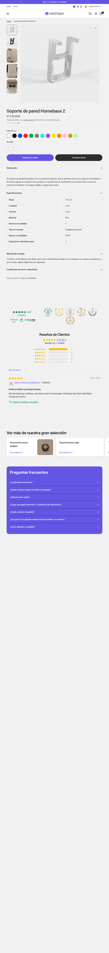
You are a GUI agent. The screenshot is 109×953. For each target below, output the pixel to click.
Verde (31, 136)
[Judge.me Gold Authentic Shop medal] (59, 312)
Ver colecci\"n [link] (16, 453)
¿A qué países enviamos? (21, 482)
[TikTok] (81, 6)
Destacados (12, 168)
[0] (100, 13)
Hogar (9, 21)
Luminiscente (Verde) (76, 136)
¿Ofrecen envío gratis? (20, 497)
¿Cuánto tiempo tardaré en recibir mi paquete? (30, 490)
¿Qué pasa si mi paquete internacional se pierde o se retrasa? (37, 519)
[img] (15, 378)
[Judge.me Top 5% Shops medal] (92, 312)
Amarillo (53, 136)
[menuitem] (9, 6)
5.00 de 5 (61, 339)
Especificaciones (14, 193)
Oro (70, 136)
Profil (15, 6)
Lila (48, 136)
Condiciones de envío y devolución (22, 269)
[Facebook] (74, 6)
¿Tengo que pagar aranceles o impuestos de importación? (36, 504)
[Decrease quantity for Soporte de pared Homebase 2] (9, 147)
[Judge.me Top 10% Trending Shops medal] (70, 320)
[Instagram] (77, 6)
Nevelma (32, 278)
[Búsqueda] (90, 13)
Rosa (65, 136)
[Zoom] (95, 28)
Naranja (59, 136)
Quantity (10, 142)
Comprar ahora (78, 157)
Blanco (9, 136)
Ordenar (14, 136)
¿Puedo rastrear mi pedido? (22, 512)
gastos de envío (29, 120)
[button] (40, 349)
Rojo (26, 136)
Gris (37, 136)
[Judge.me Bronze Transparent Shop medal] (81, 312)
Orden (9, 6)
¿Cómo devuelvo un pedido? (22, 527)
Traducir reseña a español (25, 402)
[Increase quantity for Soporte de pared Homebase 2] (18, 147)
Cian (42, 136)
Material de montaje (15, 254)
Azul (20, 136)
